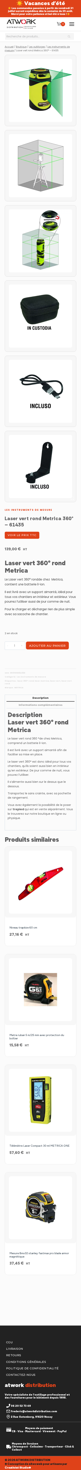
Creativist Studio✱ (18, 1467)
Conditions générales (26, 1362)
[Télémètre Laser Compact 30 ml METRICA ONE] (40, 1100)
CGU (9, 1342)
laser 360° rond (25, 681)
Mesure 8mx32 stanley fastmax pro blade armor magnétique (39, 1255)
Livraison (14, 1349)
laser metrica (42, 681)
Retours (13, 1355)
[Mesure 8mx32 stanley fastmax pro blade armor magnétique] (40, 1207)
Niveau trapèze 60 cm (23, 927)
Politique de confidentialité (32, 1368)
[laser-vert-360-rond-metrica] (40, 90)
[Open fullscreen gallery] (72, 498)
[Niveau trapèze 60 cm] (40, 882)
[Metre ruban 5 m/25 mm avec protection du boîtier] (40, 989)
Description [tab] (40, 698)
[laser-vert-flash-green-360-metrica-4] (40, 391)
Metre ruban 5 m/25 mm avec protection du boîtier (36, 1036)
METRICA (18, 687)
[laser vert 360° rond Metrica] (40, 165)
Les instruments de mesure (28, 510)
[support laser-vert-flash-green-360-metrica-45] (40, 466)
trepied (19, 809)
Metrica (56, 738)
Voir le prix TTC (22, 535)
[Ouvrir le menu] (71, 24)
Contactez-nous (21, 1375)
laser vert (55, 681)
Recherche (70, 37)
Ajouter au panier (47, 645)
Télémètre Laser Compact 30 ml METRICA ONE (39, 1145)
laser (14, 738)
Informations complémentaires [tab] (41, 705)
